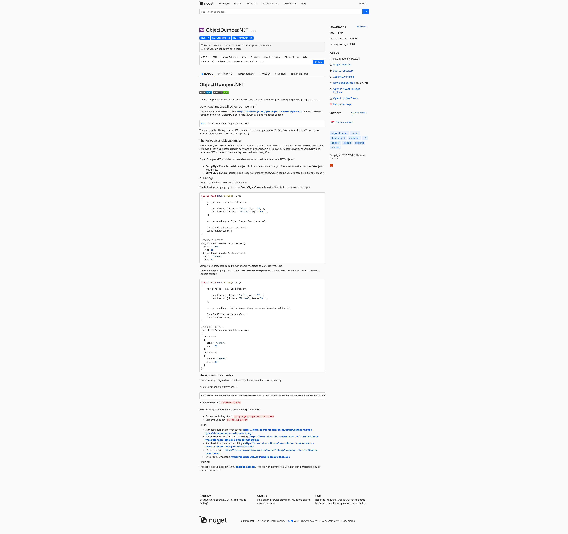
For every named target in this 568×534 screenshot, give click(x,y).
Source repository (343, 70)
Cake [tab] (305, 57)
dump (355, 133)
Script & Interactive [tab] (272, 57)
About (265, 521)
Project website (342, 64)
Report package (342, 104)
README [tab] (208, 73)
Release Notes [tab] (301, 73)
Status (262, 496)
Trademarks (348, 521)
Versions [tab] (281, 73)
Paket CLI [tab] (255, 57)
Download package (344, 82)
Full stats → (363, 26)
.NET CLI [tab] (204, 57)
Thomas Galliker (245, 466)
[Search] (365, 11)
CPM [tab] (244, 57)
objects (335, 142)
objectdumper (339, 133)
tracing (335, 147)
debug (347, 142)
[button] (318, 62)
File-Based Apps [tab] (292, 57)
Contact (205, 496)
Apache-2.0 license (343, 76)
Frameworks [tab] (226, 73)
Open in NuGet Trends (345, 98)
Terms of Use (278, 521)
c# (365, 138)
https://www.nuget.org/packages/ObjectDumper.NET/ (269, 111)
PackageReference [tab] (230, 57)
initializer (354, 138)
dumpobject (338, 138)
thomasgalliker (344, 122)
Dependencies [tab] (247, 73)
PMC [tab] (215, 57)
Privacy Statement (329, 521)
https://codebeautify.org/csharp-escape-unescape (260, 456)
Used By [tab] (266, 73)
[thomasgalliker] (332, 122)
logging (359, 142)
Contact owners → (359, 114)
